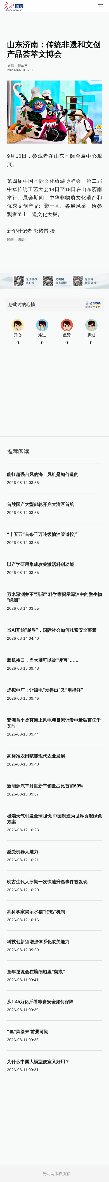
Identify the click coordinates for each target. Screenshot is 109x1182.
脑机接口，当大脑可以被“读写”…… (43, 660)
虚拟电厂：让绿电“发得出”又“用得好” (45, 690)
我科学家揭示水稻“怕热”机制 (36, 911)
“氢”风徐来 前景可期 (27, 1031)
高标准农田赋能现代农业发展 (36, 756)
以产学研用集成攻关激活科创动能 (40, 564)
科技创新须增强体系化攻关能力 (38, 941)
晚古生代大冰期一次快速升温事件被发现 (47, 881)
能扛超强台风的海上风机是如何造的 (43, 474)
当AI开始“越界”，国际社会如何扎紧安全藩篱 (51, 630)
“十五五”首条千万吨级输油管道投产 (43, 534)
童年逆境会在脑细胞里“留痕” (36, 971)
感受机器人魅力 (22, 851)
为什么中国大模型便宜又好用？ (38, 1061)
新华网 (23, 66)
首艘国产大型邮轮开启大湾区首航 (40, 504)
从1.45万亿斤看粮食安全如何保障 (40, 1001)
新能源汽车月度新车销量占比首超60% (45, 786)
